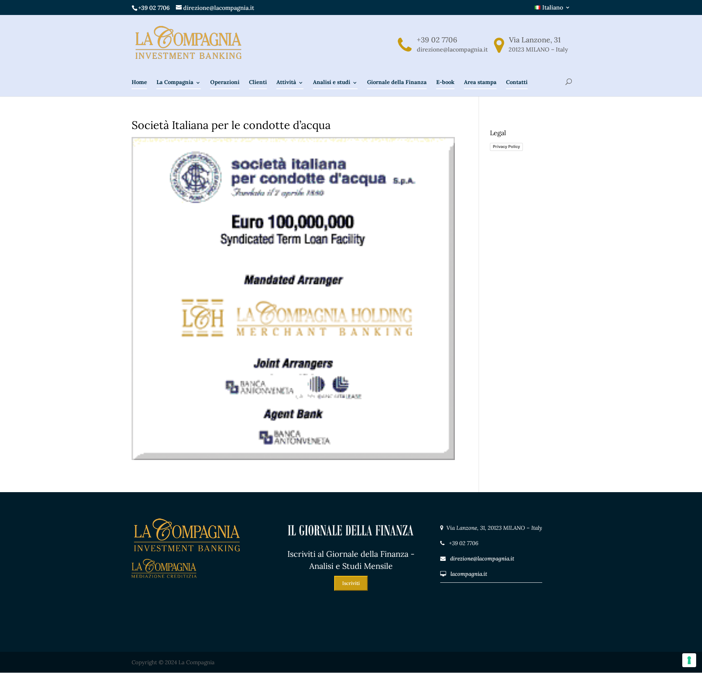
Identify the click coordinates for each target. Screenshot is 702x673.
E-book (445, 82)
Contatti (517, 82)
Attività (286, 82)
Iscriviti (351, 583)
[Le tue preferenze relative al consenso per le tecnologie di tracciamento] (689, 660)
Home (139, 82)
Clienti (258, 82)
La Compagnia (174, 82)
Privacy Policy (506, 146)
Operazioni (224, 82)
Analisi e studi (331, 82)
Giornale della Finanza (397, 82)
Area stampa (480, 82)
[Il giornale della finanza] (351, 543)
